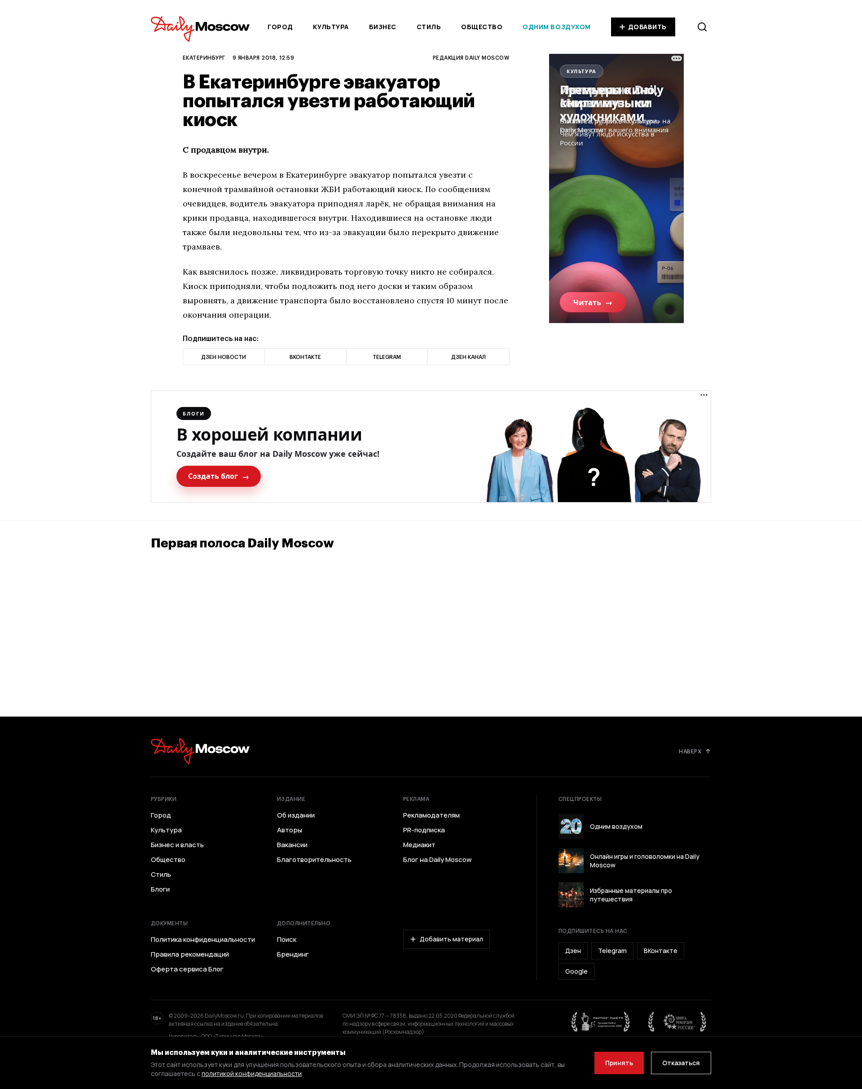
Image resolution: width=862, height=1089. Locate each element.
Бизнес (382, 26)
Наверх (690, 751)
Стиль (429, 26)
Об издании (296, 815)
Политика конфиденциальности (203, 939)
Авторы (289, 830)
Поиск (286, 939)
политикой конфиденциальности (252, 1073)
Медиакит (419, 844)
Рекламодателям (431, 815)
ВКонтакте (660, 950)
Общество (481, 26)
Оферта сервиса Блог (187, 969)
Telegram (612, 950)
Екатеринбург (204, 57)
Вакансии (292, 844)
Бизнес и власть (177, 844)
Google (576, 971)
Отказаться (681, 1062)
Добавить (647, 26)
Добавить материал (451, 939)
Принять (619, 1062)
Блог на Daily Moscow (437, 859)
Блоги (160, 889)
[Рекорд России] (677, 1022)
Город (280, 26)
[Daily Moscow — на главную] (200, 751)
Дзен (573, 950)
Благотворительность (314, 859)
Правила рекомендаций (190, 954)
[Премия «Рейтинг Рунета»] (600, 1022)
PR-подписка (424, 830)
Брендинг (293, 954)
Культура (330, 26)
